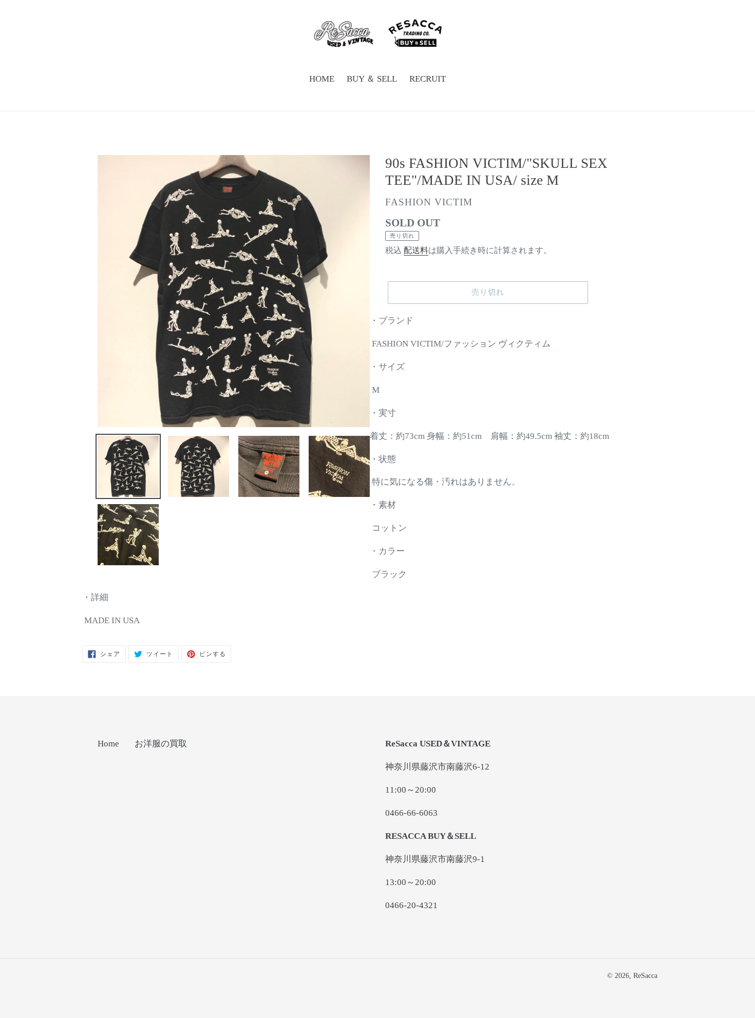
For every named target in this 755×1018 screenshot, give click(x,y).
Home (108, 743)
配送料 (416, 250)
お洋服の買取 (161, 743)
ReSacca (645, 975)
